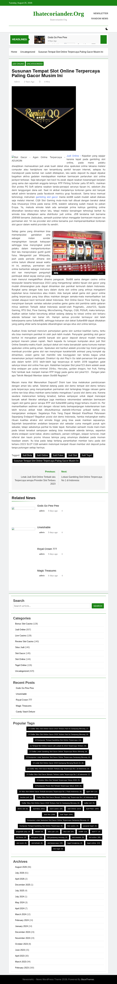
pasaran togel (90, 826)
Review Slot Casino (24, 641)
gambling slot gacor (47, 197)
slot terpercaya (55, 843)
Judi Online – (74, 155)
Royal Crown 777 (47, 548)
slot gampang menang (57, 837)
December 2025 (22, 884)
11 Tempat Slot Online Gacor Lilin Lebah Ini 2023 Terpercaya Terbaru (58, 746)
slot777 (96, 832)
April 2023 (19, 956)
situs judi (53, 832)
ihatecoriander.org (58, 13)
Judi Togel (86, 455)
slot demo (21, 837)
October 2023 (21, 944)
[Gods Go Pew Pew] (39, 41)
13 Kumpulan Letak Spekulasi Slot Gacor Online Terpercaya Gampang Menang (58, 757)
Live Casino (20, 635)
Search (97, 606)
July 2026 (19, 873)
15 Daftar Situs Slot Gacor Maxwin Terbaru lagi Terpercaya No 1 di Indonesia (58, 769)
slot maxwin (78, 837)
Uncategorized (35, 63)
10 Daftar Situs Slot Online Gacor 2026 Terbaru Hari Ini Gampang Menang (58, 734)
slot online (95, 837)
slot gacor (36, 837)
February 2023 (22, 967)
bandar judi (26, 797)
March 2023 (20, 961)
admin (17, 81)
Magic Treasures (46, 570)
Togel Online (21, 665)
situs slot (68, 832)
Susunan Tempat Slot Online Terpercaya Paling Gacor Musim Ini (46, 461)
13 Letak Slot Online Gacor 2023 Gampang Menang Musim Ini (58, 763)
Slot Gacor (20, 653)
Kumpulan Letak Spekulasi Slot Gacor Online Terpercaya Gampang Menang (58, 820)
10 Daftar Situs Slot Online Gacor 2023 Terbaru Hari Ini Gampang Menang (58, 729)
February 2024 (22, 920)
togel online (93, 843)
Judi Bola (27, 455)
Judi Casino (56, 809)
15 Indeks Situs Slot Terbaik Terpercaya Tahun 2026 (58, 780)
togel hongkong (74, 843)
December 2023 (22, 932)
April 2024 (19, 908)
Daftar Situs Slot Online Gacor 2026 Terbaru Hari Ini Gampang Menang (50, 803)
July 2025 (19, 890)
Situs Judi (19, 647)
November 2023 (22, 938)
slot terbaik (37, 843)
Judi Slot (72, 455)
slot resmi (21, 843)
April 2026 (19, 879)
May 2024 (19, 902)
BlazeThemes (87, 979)
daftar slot (89, 803)
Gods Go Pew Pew (57, 37)
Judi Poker (58, 455)
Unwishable (44, 527)
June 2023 (20, 950)
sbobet (39, 832)
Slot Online (20, 659)
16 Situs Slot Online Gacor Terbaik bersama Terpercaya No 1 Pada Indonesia (50, 792)
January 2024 (21, 926)
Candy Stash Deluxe (25, 711)
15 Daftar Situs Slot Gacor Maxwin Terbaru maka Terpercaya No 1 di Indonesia (58, 774)
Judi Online (18, 63)
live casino (72, 826)
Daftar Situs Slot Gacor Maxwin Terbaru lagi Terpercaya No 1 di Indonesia (66, 797)
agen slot (91, 792)
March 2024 (20, 914)
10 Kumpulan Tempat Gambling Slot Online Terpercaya (58, 740)
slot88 (82, 832)
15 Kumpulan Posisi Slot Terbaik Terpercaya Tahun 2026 (58, 786)
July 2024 (19, 896)
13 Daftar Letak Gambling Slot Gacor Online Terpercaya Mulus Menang (58, 752)
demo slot (23, 809)
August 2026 (21, 867)
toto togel (58, 849)
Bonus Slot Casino (23, 623)
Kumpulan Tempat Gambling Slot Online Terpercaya (41, 826)
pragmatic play (23, 832)
